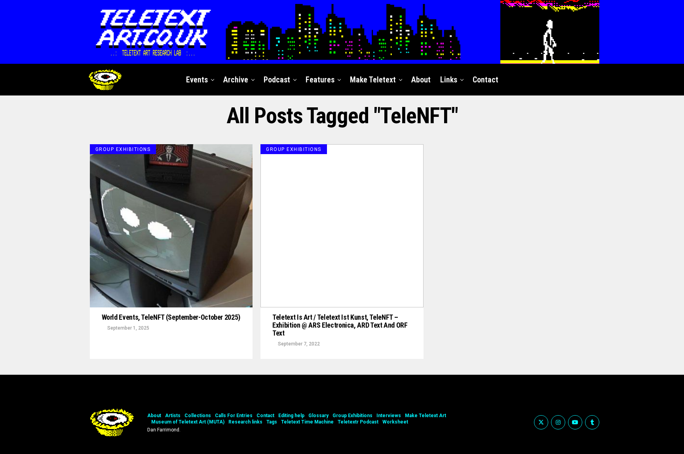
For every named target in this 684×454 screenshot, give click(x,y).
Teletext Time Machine (307, 422)
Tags (271, 422)
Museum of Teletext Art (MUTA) (187, 422)
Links (448, 79)
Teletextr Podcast (358, 422)
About (421, 79)
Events (197, 79)
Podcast (277, 79)
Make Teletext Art (425, 415)
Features (320, 79)
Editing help (291, 415)
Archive (235, 79)
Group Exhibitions (352, 415)
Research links (245, 422)
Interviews (388, 415)
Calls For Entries (234, 415)
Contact (485, 79)
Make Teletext (373, 79)
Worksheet (395, 422)
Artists (172, 415)
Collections (197, 415)
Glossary (318, 415)
